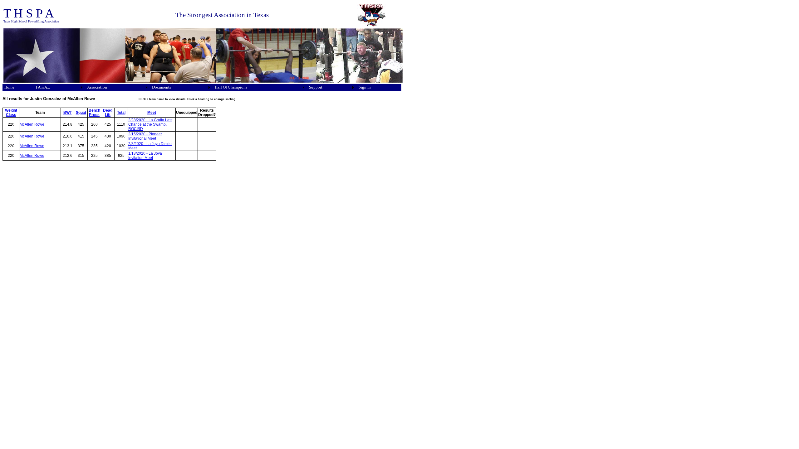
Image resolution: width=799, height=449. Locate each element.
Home (9, 87)
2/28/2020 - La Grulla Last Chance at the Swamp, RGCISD (150, 124)
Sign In (365, 87)
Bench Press (94, 112)
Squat (81, 112)
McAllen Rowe (32, 124)
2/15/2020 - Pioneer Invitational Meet (145, 136)
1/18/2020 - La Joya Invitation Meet (145, 155)
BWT (67, 112)
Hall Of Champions (231, 87)
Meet (151, 112)
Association (97, 87)
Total (121, 112)
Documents (161, 87)
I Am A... (43, 87)
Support (315, 87)
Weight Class (11, 112)
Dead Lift (107, 112)
